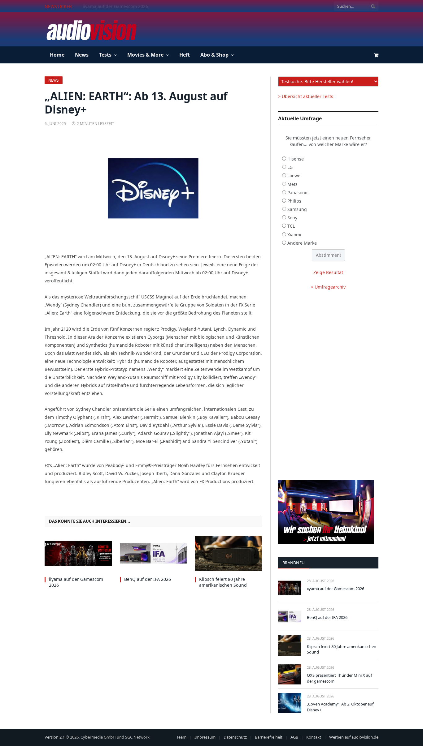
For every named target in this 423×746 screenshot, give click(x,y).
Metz (292, 184)
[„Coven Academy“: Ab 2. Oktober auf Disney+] (289, 703)
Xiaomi (294, 235)
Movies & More (145, 54)
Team (181, 737)
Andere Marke (302, 243)
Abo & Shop (214, 54)
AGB (294, 737)
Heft (184, 54)
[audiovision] (91, 29)
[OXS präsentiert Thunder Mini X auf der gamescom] (289, 674)
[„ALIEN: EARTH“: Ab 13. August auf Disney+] (153, 188)
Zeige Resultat (328, 272)
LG (290, 167)
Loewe (293, 175)
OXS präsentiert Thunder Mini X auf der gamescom (339, 678)
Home (57, 54)
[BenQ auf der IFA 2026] (153, 553)
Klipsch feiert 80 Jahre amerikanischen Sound (223, 582)
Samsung (297, 209)
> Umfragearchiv (328, 287)
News (82, 54)
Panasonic (297, 192)
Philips (294, 201)
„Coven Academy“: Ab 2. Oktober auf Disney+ (340, 707)
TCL (291, 226)
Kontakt (313, 737)
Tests (105, 54)
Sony (292, 218)
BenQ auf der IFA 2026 (106, 6)
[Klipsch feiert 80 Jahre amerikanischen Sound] (228, 553)
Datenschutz (235, 737)
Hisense (295, 159)
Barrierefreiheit (268, 737)
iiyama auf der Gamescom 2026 (76, 582)
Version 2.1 (55, 737)
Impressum (205, 737)
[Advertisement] (265, 28)
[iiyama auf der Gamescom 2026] (78, 553)
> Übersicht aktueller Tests (305, 96)
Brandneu (293, 562)
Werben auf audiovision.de (353, 737)
